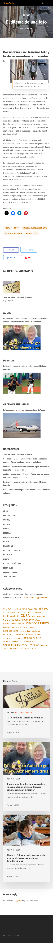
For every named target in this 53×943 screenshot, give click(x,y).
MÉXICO (28, 638)
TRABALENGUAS (9, 577)
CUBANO (33, 616)
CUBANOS (41, 616)
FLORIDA (32, 627)
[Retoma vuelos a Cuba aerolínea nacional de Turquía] (22, 425)
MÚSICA (37, 638)
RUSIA (28, 642)
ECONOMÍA (34, 620)
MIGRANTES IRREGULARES (13, 638)
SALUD (34, 641)
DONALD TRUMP (21, 620)
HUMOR (6, 542)
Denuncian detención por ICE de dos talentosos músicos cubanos (26, 491)
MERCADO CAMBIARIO (11, 550)
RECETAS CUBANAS (10, 572)
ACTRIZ (24, 609)
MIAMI (38, 634)
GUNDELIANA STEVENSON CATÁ (35, 228)
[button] (48, 3)
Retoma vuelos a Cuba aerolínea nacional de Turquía (24, 410)
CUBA (25, 615)
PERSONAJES (8, 568)
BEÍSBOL (43, 608)
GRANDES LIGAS (10, 631)
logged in (18, 901)
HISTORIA (23, 631)
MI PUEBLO (7, 555)
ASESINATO (32, 609)
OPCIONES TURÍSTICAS (12, 564)
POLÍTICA (22, 642)
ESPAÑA (20, 623)
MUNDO (6, 559)
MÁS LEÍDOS (8, 546)
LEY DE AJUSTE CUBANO (14, 634)
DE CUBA (26, 15)
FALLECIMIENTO (10, 627)
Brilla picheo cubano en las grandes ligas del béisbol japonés (24, 368)
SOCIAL (25, 645)
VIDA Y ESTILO (26, 649)
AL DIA (5, 511)
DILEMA (7, 228)
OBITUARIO (7, 642)
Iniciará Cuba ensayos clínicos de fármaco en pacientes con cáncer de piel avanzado (26, 476)
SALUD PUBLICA (12, 645)
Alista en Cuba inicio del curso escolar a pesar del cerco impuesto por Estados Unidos (26, 468)
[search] (43, 3)
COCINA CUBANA (26, 612)
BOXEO (12, 612)
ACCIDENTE (8, 609)
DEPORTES (7, 529)
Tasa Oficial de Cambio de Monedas (17, 297)
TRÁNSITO (44, 645)
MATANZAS (30, 635)
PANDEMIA (15, 642)
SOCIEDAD (34, 645)
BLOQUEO (6, 612)
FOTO (16, 228)
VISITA (34, 649)
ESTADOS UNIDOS (37, 623)
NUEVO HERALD (32, 233)
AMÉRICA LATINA (9, 515)
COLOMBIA (37, 612)
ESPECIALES (7, 533)
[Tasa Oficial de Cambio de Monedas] (26, 288)
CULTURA (6, 520)
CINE (18, 612)
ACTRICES (18, 609)
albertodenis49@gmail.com (35, 598)
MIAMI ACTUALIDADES (13, 233)
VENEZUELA (16, 649)
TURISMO (7, 649)
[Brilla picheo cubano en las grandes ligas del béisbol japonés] (22, 383)
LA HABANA (33, 630)
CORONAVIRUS (11, 616)
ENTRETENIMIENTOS (9, 624)
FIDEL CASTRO (23, 627)
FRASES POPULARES (11, 537)
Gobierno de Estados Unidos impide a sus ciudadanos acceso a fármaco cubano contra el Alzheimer (25, 320)
